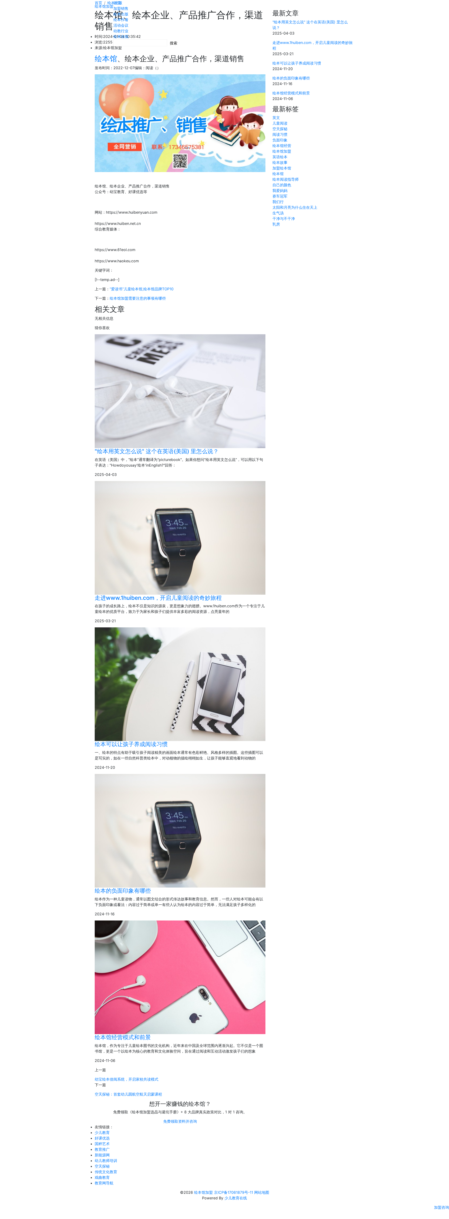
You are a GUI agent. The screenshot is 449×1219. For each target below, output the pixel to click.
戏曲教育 (102, 1177)
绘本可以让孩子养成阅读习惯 (131, 744)
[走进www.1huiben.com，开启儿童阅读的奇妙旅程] (180, 538)
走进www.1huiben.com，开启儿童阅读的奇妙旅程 (158, 597)
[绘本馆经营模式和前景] (180, 977)
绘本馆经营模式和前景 (123, 1037)
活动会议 (120, 25)
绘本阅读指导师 (285, 179)
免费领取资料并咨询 (180, 1121)
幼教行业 (120, 31)
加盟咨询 (441, 1207)
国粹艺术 (102, 1143)
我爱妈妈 (279, 190)
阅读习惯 (279, 134)
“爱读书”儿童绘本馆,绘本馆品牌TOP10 (142, 289)
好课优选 (102, 1138)
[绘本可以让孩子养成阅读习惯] (180, 684)
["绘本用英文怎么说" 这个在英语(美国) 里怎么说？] (180, 391)
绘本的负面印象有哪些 (123, 890)
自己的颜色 (281, 185)
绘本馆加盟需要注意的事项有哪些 (138, 298)
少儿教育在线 (235, 1198)
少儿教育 (102, 1132)
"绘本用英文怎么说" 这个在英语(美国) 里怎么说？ (157, 451)
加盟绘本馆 (281, 168)
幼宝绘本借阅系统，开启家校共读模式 (126, 1079)
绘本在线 (120, 36)
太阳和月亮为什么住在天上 (294, 207)
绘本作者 (120, 19)
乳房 (276, 224)
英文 (276, 117)
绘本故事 (279, 162)
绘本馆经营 (281, 145)
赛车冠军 (279, 196)
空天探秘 (279, 128)
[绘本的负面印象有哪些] (180, 831)
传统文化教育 (106, 1171)
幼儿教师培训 (106, 1160)
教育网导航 (104, 1183)
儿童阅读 (279, 123)
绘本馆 (106, 58)
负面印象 (279, 140)
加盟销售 (120, 8)
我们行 (278, 201)
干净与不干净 (283, 218)
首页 (117, 2)
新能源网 (102, 1155)
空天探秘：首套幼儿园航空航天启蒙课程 (128, 1094)
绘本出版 (120, 14)
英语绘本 (279, 157)
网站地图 (261, 1192)
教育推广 (102, 1149)
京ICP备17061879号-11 (233, 1192)
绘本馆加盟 (104, 6)
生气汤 (278, 213)
